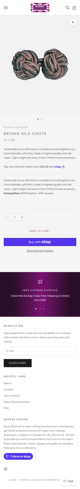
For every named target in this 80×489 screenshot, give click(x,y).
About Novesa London (17, 402)
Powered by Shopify (58, 480)
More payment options (40, 250)
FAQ (6, 408)
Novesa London (16, 127)
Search (8, 383)
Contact (8, 389)
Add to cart (40, 230)
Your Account (12, 395)
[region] (40, 291)
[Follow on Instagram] (5, 469)
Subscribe (17, 362)
